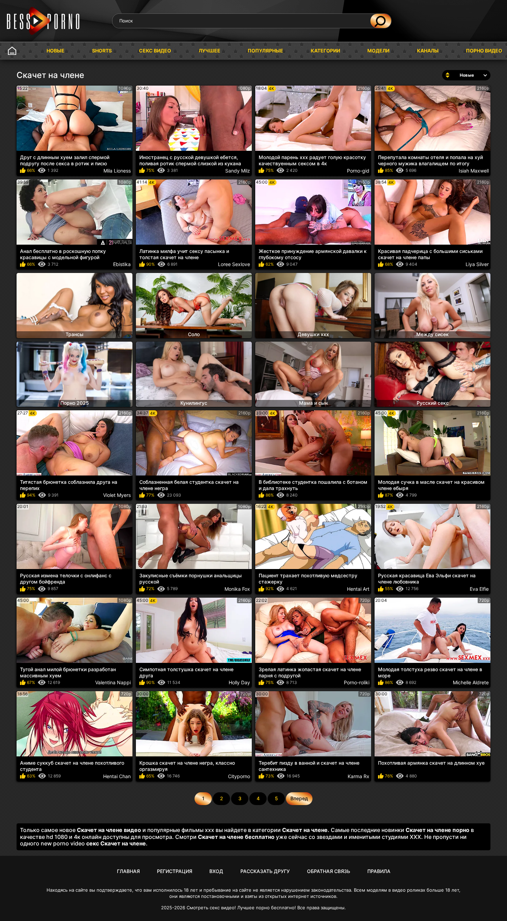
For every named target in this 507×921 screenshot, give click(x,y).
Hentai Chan (117, 776)
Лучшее (209, 50)
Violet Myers (117, 495)
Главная (12, 51)
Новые (55, 50)
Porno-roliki (356, 682)
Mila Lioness (117, 171)
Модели (378, 50)
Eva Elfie (479, 589)
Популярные (265, 50)
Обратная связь (328, 871)
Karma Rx (358, 776)
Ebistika (122, 264)
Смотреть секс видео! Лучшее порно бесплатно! (241, 907)
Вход (216, 871)
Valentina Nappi (113, 682)
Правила (378, 871)
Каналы (428, 50)
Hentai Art (358, 589)
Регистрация (174, 871)
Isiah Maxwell (474, 171)
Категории (325, 50)
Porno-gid (358, 171)
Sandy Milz (237, 171)
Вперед (299, 798)
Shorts (102, 50)
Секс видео (155, 50)
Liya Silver (477, 264)
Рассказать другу (265, 871)
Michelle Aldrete (471, 682)
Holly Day (239, 682)
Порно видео (484, 50)
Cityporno (239, 776)
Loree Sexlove (234, 264)
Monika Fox (237, 589)
